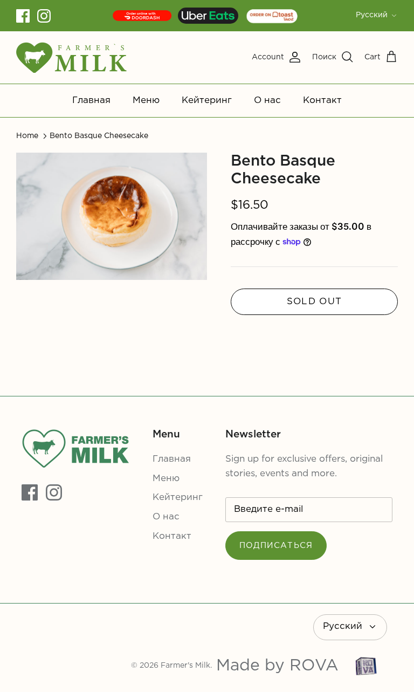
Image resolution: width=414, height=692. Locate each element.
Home (27, 136)
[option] (111, 216)
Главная (91, 101)
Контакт (322, 101)
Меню (146, 101)
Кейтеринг (207, 101)
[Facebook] (23, 16)
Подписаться (276, 545)
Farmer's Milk (185, 665)
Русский (372, 15)
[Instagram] (44, 16)
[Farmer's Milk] (71, 57)
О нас (267, 101)
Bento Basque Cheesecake (99, 136)
